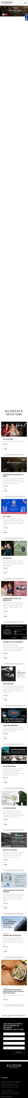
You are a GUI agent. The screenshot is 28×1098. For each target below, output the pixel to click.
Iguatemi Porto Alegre (7, 3)
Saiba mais (5, 444)
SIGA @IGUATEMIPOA (14, 1016)
